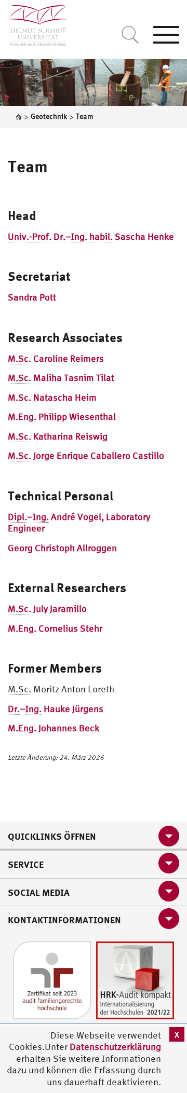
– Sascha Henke (91, 236)
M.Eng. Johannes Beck (53, 727)
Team (28, 166)
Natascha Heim (52, 397)
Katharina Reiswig (58, 436)
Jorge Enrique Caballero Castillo (86, 455)
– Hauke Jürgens (55, 708)
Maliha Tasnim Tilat (61, 377)
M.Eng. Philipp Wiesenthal (62, 416)
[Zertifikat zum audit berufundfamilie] (52, 979)
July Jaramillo (47, 608)
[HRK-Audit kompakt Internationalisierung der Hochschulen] (135, 979)
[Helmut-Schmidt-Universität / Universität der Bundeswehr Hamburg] (33, 23)
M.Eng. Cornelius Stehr (55, 628)
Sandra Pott (32, 297)
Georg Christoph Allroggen (62, 547)
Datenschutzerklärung (115, 1046)
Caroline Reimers (56, 358)
